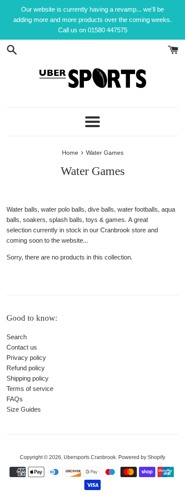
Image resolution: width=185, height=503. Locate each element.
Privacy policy (26, 357)
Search (16, 337)
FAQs (14, 399)
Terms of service (29, 388)
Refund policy (25, 368)
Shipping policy (27, 378)
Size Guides (23, 409)
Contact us (21, 347)
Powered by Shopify (141, 457)
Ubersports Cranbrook (90, 457)
